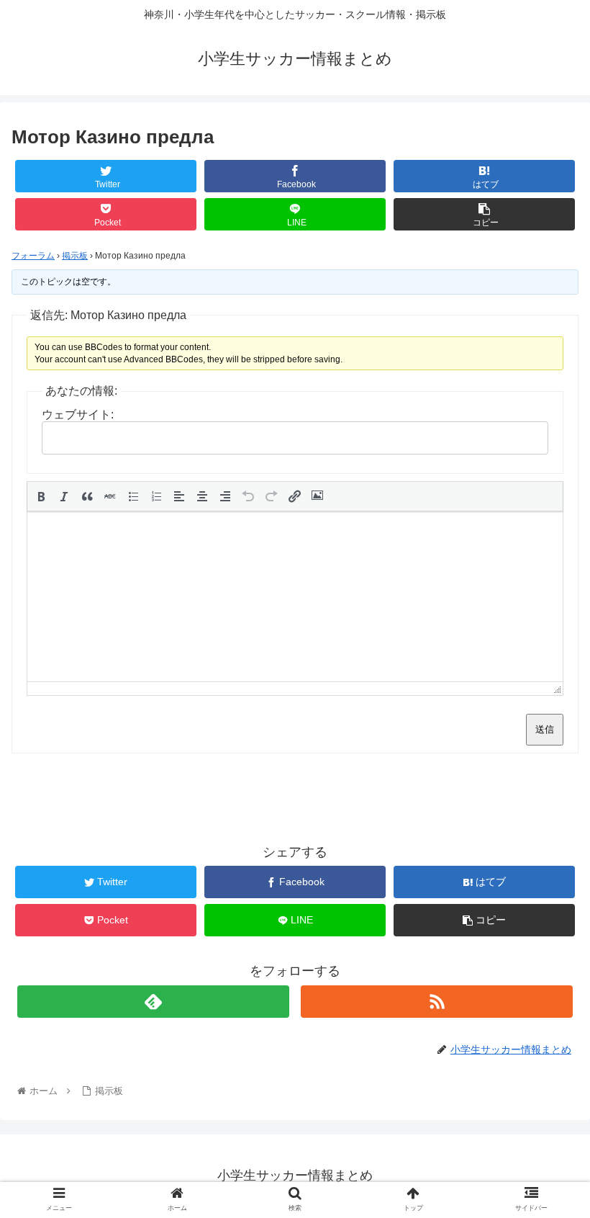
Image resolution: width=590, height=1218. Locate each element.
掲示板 (75, 256)
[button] (41, 496)
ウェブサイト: (78, 414)
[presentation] (41, 496)
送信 (544, 729)
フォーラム (33, 256)
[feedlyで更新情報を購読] (153, 1001)
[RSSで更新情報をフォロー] (437, 1001)
